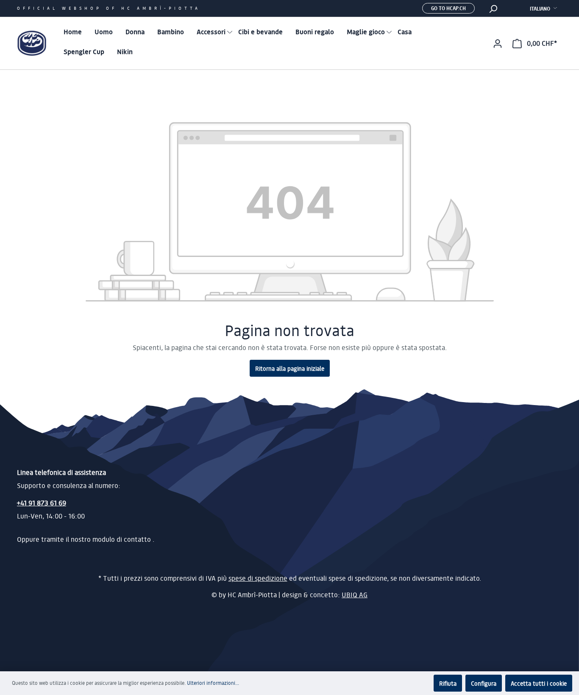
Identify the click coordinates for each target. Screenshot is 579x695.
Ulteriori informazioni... (213, 683)
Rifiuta (448, 683)
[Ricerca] (493, 8)
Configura (483, 683)
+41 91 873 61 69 (41, 502)
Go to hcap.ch (448, 8)
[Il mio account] (497, 43)
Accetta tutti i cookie (539, 683)
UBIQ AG (354, 594)
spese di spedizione (257, 578)
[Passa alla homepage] (32, 43)
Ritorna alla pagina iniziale (289, 368)
